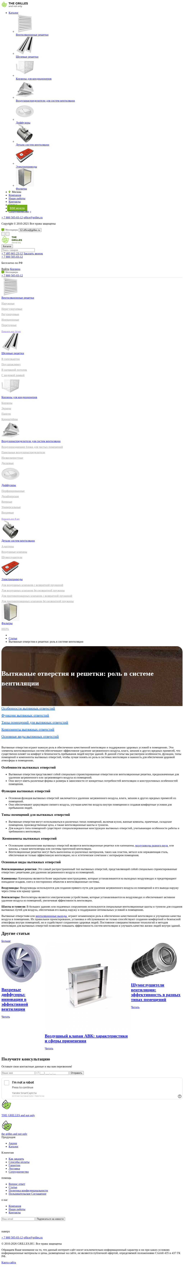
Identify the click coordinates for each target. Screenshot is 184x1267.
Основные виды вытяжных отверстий (30, 736)
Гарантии (14, 1165)
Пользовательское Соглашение (27, 1193)
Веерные (6, 501)
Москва (16, 191)
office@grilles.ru (33, 217)
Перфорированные (13, 490)
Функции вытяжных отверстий (25, 715)
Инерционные (10, 319)
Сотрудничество (19, 211)
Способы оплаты (19, 1162)
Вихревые (7, 512)
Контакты (15, 201)
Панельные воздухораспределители (23, 452)
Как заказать (16, 1158)
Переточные (9, 325)
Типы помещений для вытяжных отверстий (34, 722)
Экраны (6, 408)
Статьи (13, 638)
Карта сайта (8, 1262)
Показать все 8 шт (10, 519)
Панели (6, 413)
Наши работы (17, 198)
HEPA (5, 629)
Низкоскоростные (12, 457)
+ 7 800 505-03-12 (12, 217)
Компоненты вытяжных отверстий (27, 729)
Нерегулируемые (11, 308)
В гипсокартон (10, 359)
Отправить (76, 1073)
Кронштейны (9, 419)
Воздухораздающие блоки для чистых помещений (32, 446)
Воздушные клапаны (14, 551)
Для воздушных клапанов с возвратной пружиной (32, 585)
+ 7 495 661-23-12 (12, 253)
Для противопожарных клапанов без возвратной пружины (37, 601)
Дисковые (7, 463)
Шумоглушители (11, 557)
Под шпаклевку (11, 364)
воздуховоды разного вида (152, 845)
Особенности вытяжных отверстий (28, 708)
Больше (6, 941)
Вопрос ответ (17, 1184)
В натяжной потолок (14, 369)
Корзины (6, 402)
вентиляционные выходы (52, 915)
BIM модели (17, 208)
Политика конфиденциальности (28, 1190)
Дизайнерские (10, 496)
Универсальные (11, 507)
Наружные (8, 303)
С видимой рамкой (13, 375)
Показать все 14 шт (11, 331)
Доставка (14, 1168)
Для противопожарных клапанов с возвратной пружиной (36, 595)
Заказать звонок (33, 253)
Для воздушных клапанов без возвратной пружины (33, 590)
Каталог (14, 12)
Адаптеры (7, 546)
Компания (15, 195)
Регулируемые (10, 314)
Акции (13, 1143)
